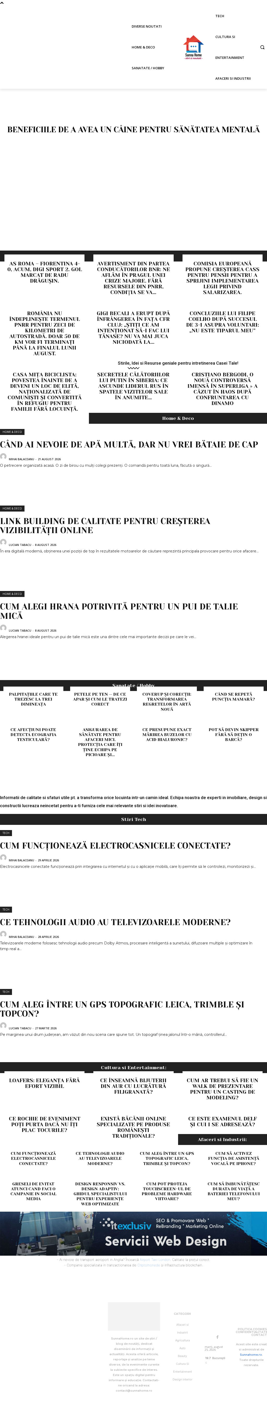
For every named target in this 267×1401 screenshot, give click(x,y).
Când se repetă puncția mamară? (233, 697)
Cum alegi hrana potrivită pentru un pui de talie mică (119, 611)
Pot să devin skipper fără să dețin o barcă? (234, 734)
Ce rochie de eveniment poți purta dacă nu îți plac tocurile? (44, 1124)
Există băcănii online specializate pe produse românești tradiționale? (133, 1127)
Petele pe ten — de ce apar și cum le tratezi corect (100, 699)
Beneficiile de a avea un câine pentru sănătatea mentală (133, 129)
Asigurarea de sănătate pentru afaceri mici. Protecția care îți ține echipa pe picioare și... (100, 742)
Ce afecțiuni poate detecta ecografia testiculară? (33, 734)
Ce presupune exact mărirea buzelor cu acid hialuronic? (166, 734)
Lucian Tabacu (20, 545)
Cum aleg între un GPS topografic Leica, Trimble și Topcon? (122, 1009)
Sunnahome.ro (251, 1354)
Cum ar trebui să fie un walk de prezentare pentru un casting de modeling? (222, 1089)
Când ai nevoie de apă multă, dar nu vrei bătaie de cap (129, 445)
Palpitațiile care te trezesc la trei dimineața (33, 699)
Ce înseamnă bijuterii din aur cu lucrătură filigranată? (133, 1086)
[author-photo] (4, 458)
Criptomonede (148, 1265)
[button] (262, 47)
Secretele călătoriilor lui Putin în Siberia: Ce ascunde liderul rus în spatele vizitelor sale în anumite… (133, 386)
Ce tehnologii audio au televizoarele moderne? (115, 922)
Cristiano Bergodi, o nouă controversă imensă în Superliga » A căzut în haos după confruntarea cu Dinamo (222, 389)
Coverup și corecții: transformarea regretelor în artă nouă (166, 702)
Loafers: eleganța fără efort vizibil (44, 1083)
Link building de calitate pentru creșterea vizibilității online (105, 525)
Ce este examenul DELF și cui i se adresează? (222, 1122)
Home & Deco (12, 432)
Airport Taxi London (155, 1259)
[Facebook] (217, 1337)
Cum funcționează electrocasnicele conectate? (115, 846)
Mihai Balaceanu (21, 459)
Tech (6, 833)
